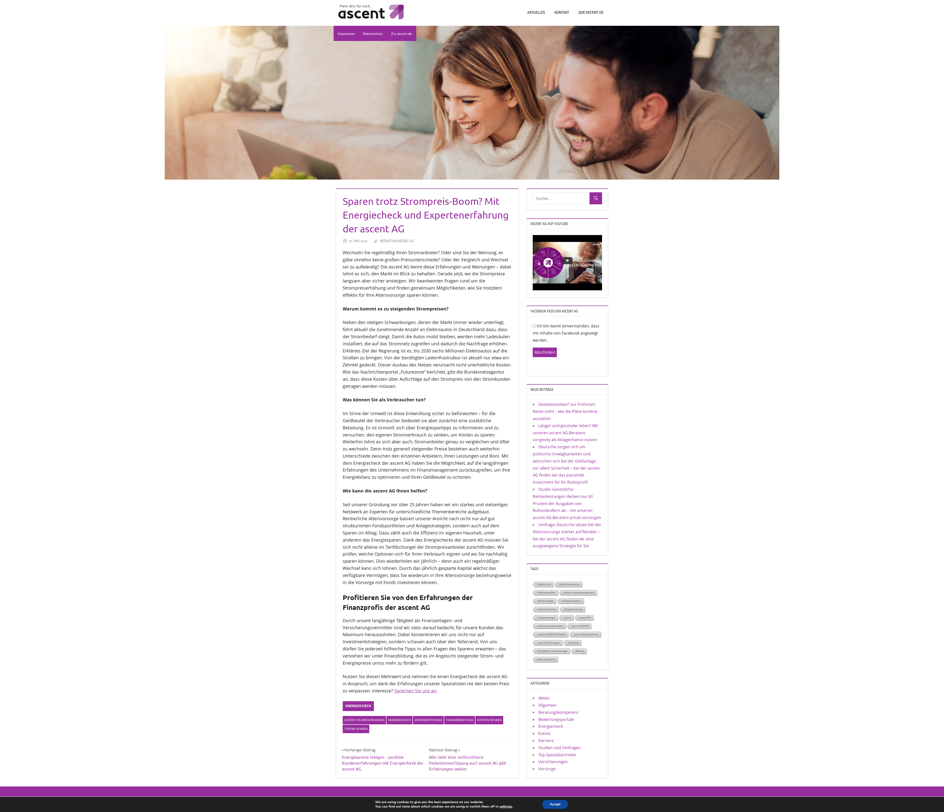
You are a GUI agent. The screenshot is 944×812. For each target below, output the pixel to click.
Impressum (346, 33)
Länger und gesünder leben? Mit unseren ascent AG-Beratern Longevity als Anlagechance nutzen (565, 433)
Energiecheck (358, 705)
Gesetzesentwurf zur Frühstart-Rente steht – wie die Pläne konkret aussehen (565, 411)
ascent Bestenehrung (586, 634)
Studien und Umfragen (559, 747)
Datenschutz (373, 33)
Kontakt (561, 12)
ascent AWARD (580, 626)
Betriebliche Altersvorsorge (552, 651)
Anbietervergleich (571, 601)
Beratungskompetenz (558, 712)
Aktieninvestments (569, 584)
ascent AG (585, 617)
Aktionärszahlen (546, 592)
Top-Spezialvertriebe (557, 754)
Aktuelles (536, 12)
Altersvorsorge (545, 601)
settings (506, 806)
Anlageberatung (573, 609)
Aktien (544, 698)
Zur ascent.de (591, 12)
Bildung (579, 651)
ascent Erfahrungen (548, 642)
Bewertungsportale (556, 719)
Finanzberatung (459, 720)
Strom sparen (356, 729)
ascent (567, 617)
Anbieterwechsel (546, 609)
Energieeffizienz (428, 720)
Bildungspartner (546, 659)
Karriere (546, 740)
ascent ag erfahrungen (364, 720)
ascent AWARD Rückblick (551, 634)
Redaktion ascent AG (397, 240)
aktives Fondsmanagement (579, 592)
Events (544, 733)
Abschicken (544, 352)
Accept (555, 804)
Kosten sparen (489, 720)
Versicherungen (553, 761)
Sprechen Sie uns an (415, 691)
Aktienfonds (544, 584)
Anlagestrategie (546, 617)
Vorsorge (547, 768)
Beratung (573, 642)
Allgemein (547, 705)
